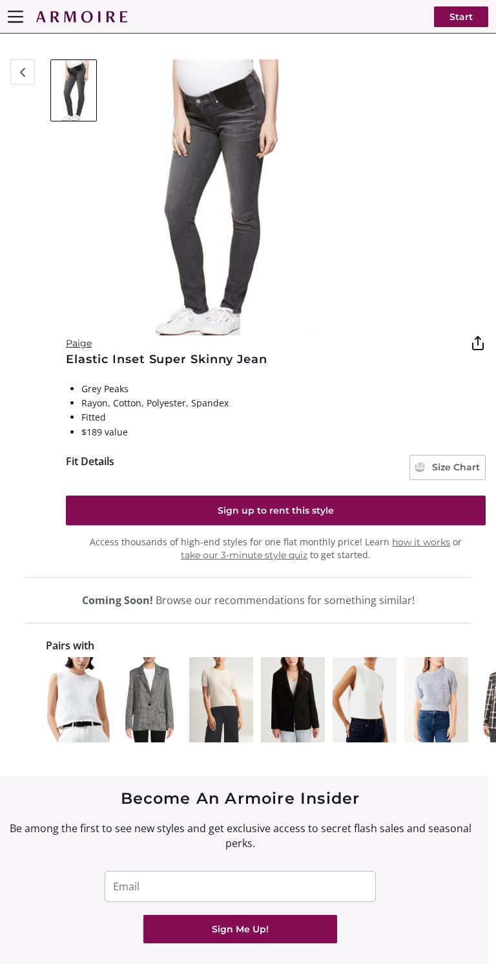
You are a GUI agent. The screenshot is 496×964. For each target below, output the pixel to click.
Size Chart (454, 467)
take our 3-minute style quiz (244, 555)
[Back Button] (22, 72)
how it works (421, 542)
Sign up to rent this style (276, 510)
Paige (79, 343)
